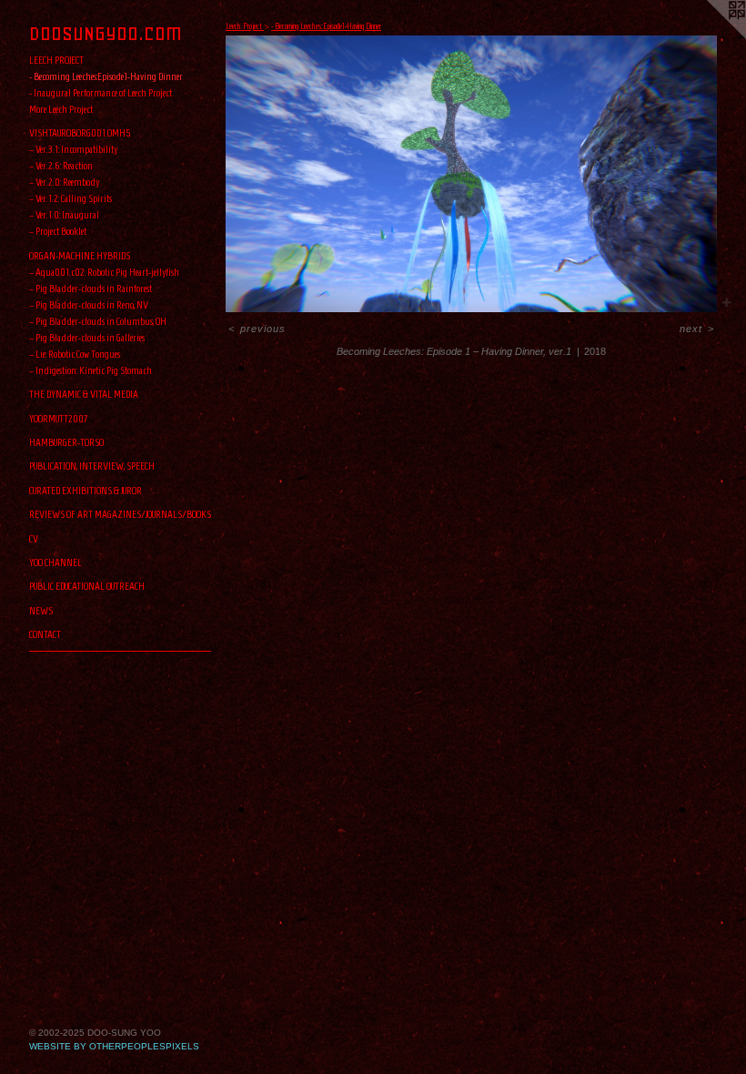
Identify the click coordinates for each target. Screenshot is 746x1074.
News (41, 610)
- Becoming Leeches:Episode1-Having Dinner (106, 76)
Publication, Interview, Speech (92, 465)
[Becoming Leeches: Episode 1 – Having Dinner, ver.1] (471, 173)
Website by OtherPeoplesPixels (114, 1046)
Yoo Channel (55, 562)
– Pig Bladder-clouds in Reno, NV (88, 304)
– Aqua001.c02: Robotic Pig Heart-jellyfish (104, 272)
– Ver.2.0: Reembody (64, 181)
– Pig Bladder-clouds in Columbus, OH (97, 321)
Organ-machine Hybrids (79, 255)
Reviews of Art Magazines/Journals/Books (120, 514)
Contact (45, 634)
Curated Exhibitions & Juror (85, 490)
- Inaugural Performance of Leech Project (100, 92)
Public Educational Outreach (87, 586)
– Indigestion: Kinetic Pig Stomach (90, 370)
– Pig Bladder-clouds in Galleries (87, 337)
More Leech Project (61, 109)
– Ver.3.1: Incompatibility (73, 149)
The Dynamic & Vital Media (83, 394)
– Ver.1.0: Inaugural (64, 214)
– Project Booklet (57, 231)
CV (33, 538)
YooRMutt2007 (58, 418)
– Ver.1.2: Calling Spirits (70, 198)
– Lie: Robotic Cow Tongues (74, 354)
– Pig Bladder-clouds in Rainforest (90, 288)
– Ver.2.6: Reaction (61, 165)
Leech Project (56, 60)
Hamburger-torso (66, 442)
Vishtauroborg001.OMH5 (80, 132)
